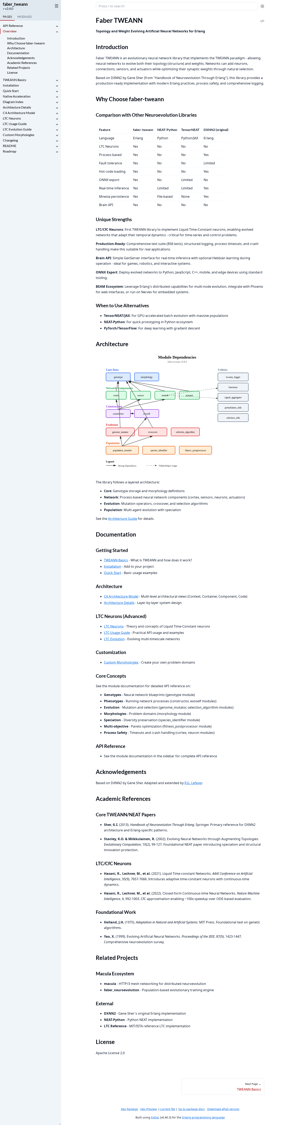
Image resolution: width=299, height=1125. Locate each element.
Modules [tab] (24, 16)
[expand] (57, 26)
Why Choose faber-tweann (26, 43)
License (12, 72)
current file (167, 1109)
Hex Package (129, 1109)
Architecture (16, 48)
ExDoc (155, 1117)
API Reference (13, 25)
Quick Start (11, 91)
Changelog (10, 140)
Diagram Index (13, 102)
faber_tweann (15, 4)
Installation (11, 85)
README (9, 146)
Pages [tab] (7, 16)
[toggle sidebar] (55, 5)
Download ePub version (223, 1109)
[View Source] (262, 18)
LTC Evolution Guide (17, 129)
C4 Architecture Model (19, 113)
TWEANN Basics (14, 80)
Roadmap (9, 151)
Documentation (18, 53)
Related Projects (18, 67)
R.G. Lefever (193, 783)
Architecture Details (17, 107)
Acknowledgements (21, 58)
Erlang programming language (203, 1117)
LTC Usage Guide (15, 124)
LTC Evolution (114, 639)
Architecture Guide (122, 518)
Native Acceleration (17, 96)
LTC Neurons (12, 118)
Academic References (22, 63)
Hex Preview (148, 1109)
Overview (9, 31)
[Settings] (262, 6)
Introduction (16, 38)
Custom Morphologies (18, 135)
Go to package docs (191, 1109)
